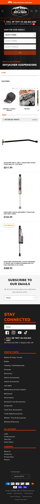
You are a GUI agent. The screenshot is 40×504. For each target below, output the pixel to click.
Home (4, 72)
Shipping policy (27, 496)
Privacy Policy (9, 457)
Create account (9, 436)
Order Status (8, 442)
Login (6, 434)
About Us (7, 451)
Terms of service (15, 496)
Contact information (21, 499)
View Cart (7, 439)
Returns (7, 460)
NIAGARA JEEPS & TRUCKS (19, 490)
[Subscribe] (33, 298)
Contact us (8, 454)
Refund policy (18, 493)
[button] (2, 11)
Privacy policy (28, 493)
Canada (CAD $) (19, 476)
